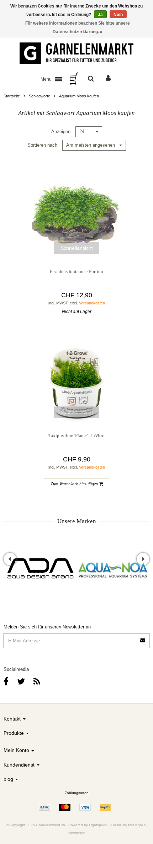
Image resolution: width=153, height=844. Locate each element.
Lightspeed (98, 825)
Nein (118, 14)
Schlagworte (39, 96)
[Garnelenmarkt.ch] (76, 53)
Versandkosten (92, 303)
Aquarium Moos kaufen (79, 96)
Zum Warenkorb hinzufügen (75, 483)
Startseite (12, 96)
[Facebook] (6, 681)
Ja (100, 14)
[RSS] (36, 681)
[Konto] (108, 79)
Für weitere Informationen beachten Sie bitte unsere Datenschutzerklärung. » (77, 27)
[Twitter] (21, 681)
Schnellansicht (76, 248)
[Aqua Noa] (113, 569)
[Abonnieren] (143, 638)
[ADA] (40, 569)
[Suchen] (91, 79)
